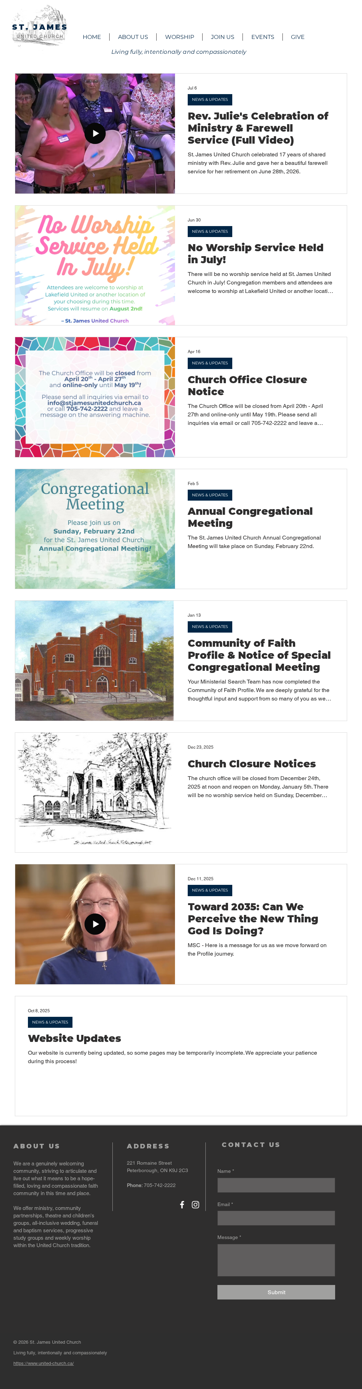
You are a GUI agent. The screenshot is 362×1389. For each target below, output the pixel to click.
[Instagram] (195, 1205)
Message (229, 1237)
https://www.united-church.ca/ (43, 1363)
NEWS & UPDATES (210, 99)
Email (225, 1204)
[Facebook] (182, 1205)
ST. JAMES (40, 27)
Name (225, 1171)
